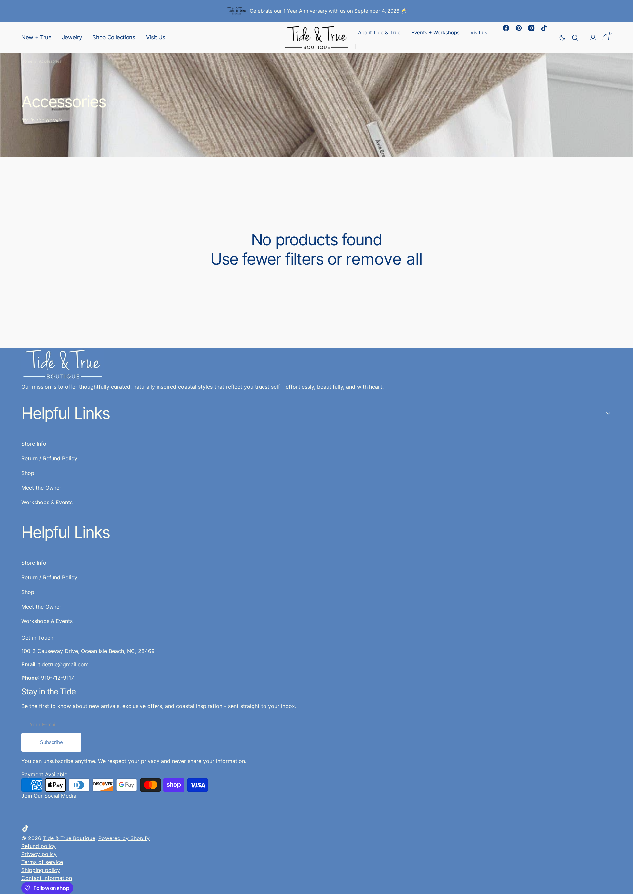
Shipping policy (40, 870)
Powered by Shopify (124, 838)
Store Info (33, 562)
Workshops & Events (47, 621)
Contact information (46, 878)
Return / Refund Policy (49, 577)
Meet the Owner (41, 606)
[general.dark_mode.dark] (562, 37)
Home (26, 61)
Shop (27, 592)
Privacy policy (39, 854)
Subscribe (51, 742)
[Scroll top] (625, 886)
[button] (575, 37)
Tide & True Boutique (69, 838)
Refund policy (38, 846)
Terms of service (42, 862)
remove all (384, 259)
